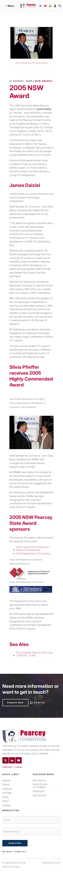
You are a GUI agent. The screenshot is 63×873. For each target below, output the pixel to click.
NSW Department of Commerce (33, 553)
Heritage (6, 792)
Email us (34, 702)
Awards (6, 780)
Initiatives (7, 788)
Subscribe (15, 843)
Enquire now (10, 700)
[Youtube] (18, 760)
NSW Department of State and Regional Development (32, 548)
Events (6, 784)
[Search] (60, 6)
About (5, 801)
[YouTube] (45, 6)
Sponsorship (39, 795)
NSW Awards (44, 81)
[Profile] (55, 6)
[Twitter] (40, 6)
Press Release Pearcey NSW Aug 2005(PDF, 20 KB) (34, 654)
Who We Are (39, 780)
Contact (7, 767)
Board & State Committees (40, 785)
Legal (19, 767)
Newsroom (39, 791)
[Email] (50, 6)
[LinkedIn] (12, 760)
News (5, 796)
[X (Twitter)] (5, 760)
